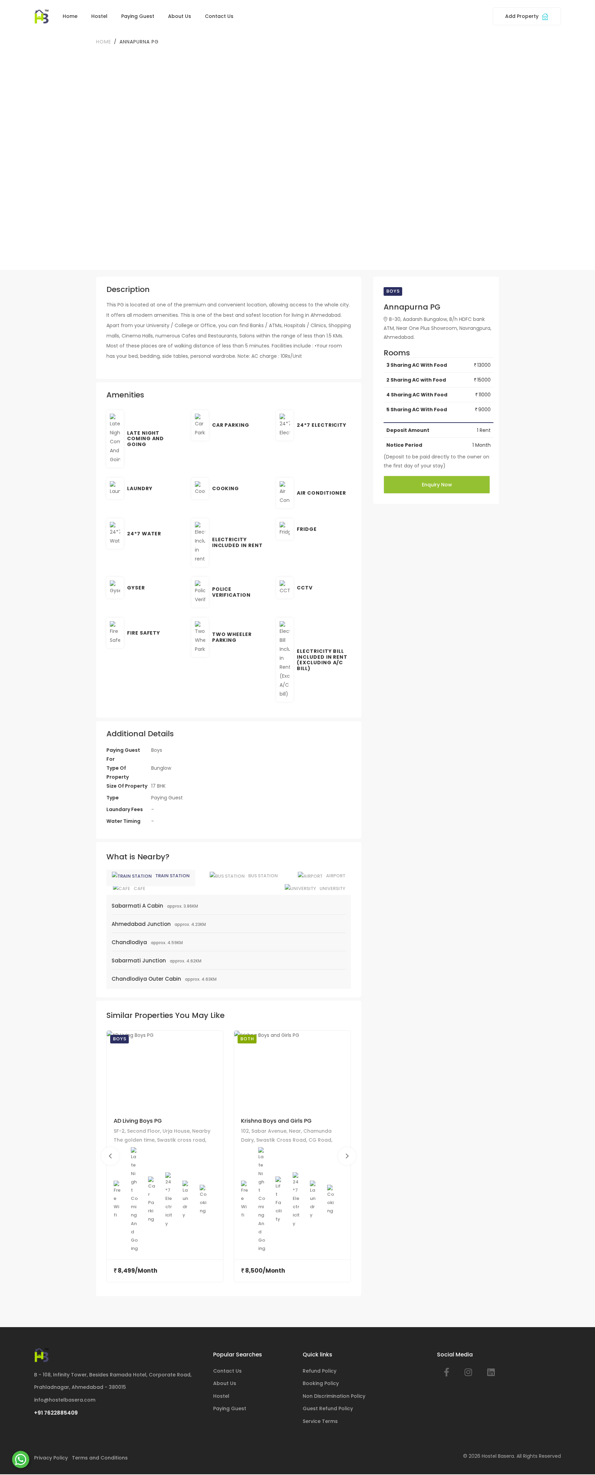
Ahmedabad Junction (141, 924)
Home (70, 16)
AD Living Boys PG (138, 1121)
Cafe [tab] (139, 888)
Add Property (522, 16)
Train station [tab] (172, 875)
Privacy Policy (51, 1457)
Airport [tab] (335, 875)
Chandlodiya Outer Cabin (146, 978)
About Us (179, 16)
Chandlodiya (129, 942)
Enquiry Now (437, 484)
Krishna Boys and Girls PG (276, 1121)
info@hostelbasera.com (64, 1399)
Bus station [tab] (263, 875)
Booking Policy (321, 1383)
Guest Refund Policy (328, 1408)
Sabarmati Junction (139, 960)
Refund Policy (319, 1370)
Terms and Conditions (100, 1457)
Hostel (99, 16)
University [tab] (332, 888)
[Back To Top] (579, 1459)
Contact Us (219, 16)
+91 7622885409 (56, 1412)
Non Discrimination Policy (334, 1396)
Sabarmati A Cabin (137, 905)
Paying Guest (137, 16)
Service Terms (320, 1421)
